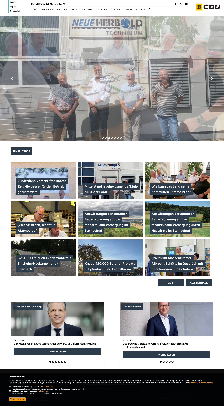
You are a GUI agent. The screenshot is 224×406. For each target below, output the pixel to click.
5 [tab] (115, 138)
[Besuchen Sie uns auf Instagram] (180, 4)
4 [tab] (112, 138)
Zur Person (47, 9)
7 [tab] (121, 138)
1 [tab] (103, 138)
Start (34, 9)
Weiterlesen (57, 351)
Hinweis (43, 391)
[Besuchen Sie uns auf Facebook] (175, 4)
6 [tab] (118, 138)
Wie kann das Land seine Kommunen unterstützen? (91, 97)
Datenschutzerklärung (201, 382)
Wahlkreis (102, 9)
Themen (115, 9)
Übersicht (48, 386)
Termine (127, 9)
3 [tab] (109, 138)
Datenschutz (15, 11)
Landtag (62, 9)
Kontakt (13, 2)
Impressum (15, 6)
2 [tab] (106, 138)
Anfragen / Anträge (81, 9)
